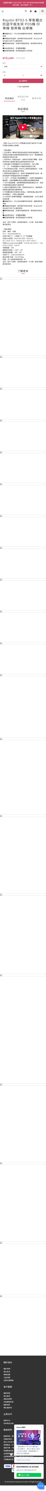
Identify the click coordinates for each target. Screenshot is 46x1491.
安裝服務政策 (8, 1402)
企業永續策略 (8, 1380)
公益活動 (7, 1377)
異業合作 (7, 1420)
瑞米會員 (7, 1396)
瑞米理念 (7, 1371)
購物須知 (7, 1393)
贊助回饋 (7, 1374)
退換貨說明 (8, 1399)
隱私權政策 (8, 1407)
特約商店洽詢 (8, 1423)
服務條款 (7, 1405)
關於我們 (7, 1369)
